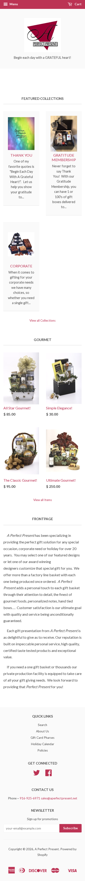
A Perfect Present (47, 849)
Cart (78, 4)
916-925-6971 (30, 798)
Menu (13, 4)
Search (42, 725)
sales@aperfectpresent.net (59, 798)
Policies (42, 750)
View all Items (42, 500)
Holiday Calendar (42, 744)
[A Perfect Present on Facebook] (48, 774)
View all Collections (42, 320)
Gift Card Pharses (42, 737)
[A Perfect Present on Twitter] (36, 774)
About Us (42, 731)
